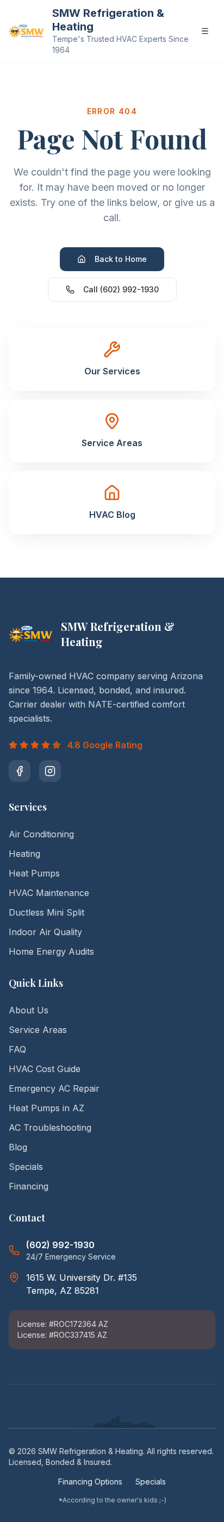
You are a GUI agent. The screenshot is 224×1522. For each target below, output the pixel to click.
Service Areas (38, 1029)
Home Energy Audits (51, 951)
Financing (28, 1186)
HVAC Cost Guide (44, 1068)
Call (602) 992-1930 (121, 289)
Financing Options (90, 1481)
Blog (18, 1147)
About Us (28, 1010)
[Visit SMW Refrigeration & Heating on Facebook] (19, 771)
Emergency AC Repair (54, 1088)
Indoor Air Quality (45, 931)
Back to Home (121, 259)
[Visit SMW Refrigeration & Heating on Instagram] (50, 771)
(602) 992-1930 (60, 1244)
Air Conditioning (41, 834)
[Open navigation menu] (205, 31)
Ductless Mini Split (46, 912)
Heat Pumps (34, 873)
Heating (24, 853)
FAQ (17, 1049)
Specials (26, 1166)
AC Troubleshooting (50, 1127)
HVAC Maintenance (49, 892)
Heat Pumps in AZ (46, 1108)
